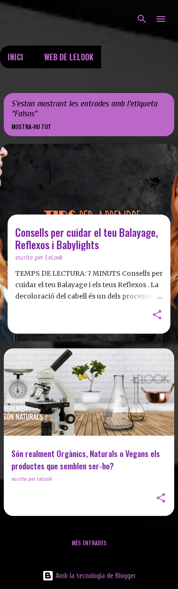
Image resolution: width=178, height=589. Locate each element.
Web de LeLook (69, 57)
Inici (15, 57)
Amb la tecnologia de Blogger (95, 575)
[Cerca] (142, 19)
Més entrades (89, 543)
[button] (157, 315)
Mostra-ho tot (31, 126)
